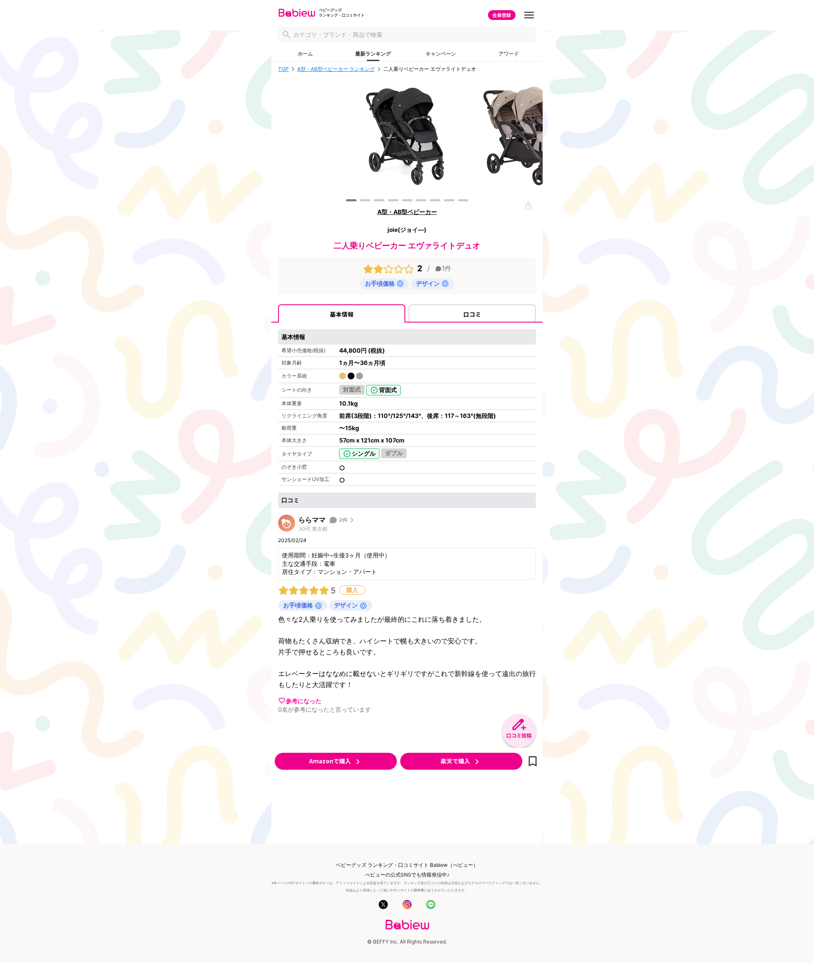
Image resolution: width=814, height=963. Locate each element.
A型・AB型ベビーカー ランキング (336, 69)
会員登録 (501, 14)
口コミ (472, 314)
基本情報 (342, 314)
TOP (283, 69)
